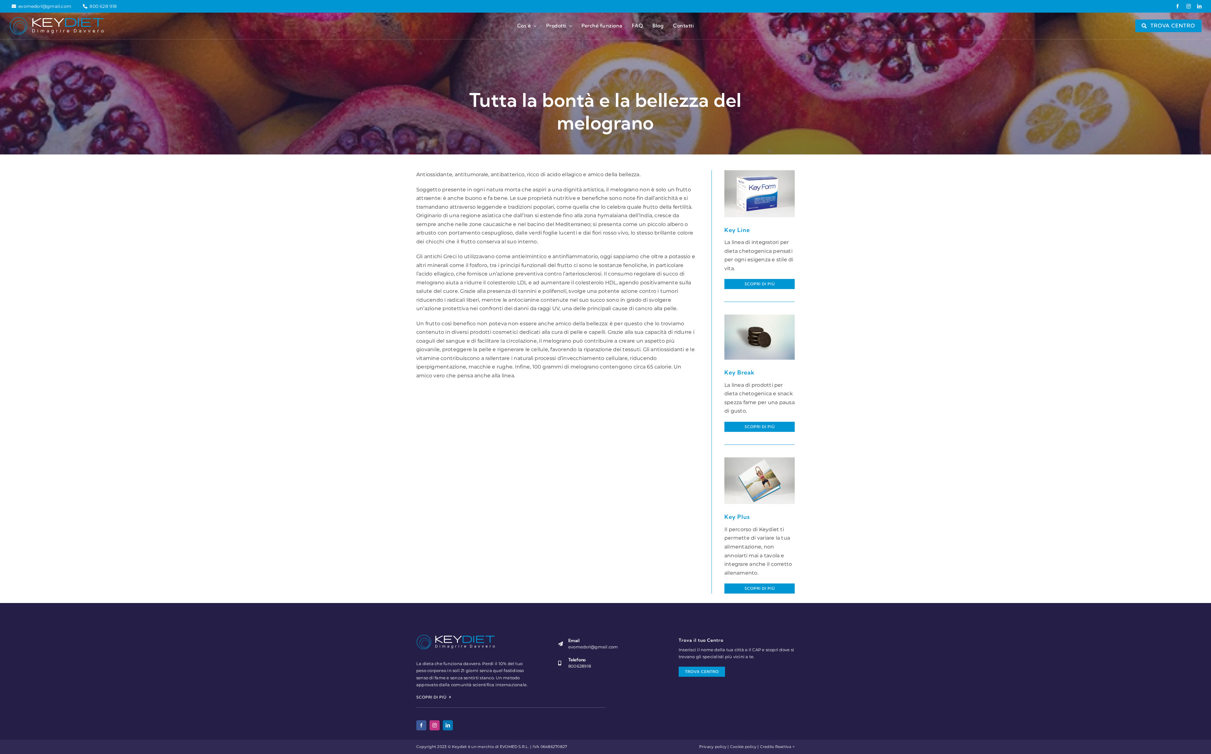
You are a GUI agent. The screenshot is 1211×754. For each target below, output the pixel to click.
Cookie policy (743, 746)
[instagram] (1188, 6)
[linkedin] (1199, 6)
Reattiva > (785, 746)
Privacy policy (713, 746)
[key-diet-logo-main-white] (56, 19)
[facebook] (1177, 6)
